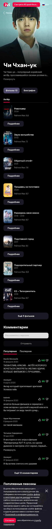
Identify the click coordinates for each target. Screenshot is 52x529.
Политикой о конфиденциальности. (21, 514)
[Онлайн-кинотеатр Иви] (7, 4)
